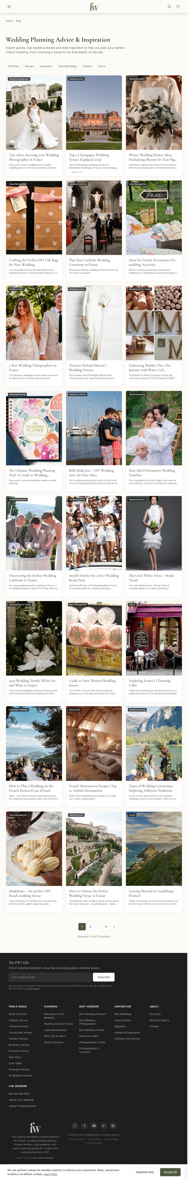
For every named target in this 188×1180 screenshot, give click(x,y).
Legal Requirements (55, 1029)
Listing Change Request (22, 1106)
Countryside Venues (20, 1032)
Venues (29, 66)
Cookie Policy (111, 1139)
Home (9, 20)
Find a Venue (18, 1006)
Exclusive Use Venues (127, 1038)
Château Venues (18, 1020)
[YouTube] (94, 1125)
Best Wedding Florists (91, 1029)
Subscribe (103, 977)
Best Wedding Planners (92, 1014)
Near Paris (15, 1057)
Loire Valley (15, 1063)
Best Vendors (89, 1006)
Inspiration (46, 66)
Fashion (87, 66)
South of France (18, 1014)
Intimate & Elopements (127, 1032)
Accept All (170, 1172)
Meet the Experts (159, 1020)
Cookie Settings (94, 1142)
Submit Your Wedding (21, 1099)
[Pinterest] (113, 1125)
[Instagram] (75, 1125)
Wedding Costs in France (58, 1023)
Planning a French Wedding (54, 1016)
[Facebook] (84, 1125)
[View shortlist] (178, 7)
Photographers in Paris (92, 1042)
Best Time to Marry (55, 1036)
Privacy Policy (77, 1139)
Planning (13, 66)
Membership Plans (19, 1093)
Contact (154, 1026)
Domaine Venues (18, 1038)
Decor (101, 66)
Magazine (120, 1026)
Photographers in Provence (89, 1050)
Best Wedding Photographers (87, 1022)
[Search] (169, 7)
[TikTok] (103, 1125)
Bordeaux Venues (19, 1044)
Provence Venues (19, 1051)
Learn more (50, 1174)
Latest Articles (123, 1020)
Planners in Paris (88, 1036)
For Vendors (18, 1086)
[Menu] (9, 7)
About (154, 1006)
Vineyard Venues (18, 1026)
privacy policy (32, 988)
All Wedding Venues (20, 1075)
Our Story (155, 1014)
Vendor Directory (53, 1042)
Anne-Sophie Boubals (43, 1158)
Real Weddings (68, 66)
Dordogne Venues (19, 1069)
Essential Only (145, 1172)
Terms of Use (94, 1139)
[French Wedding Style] (94, 7)
